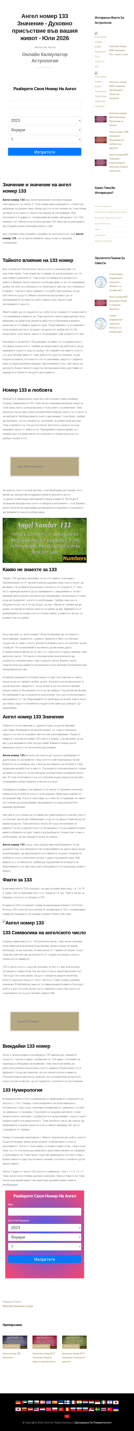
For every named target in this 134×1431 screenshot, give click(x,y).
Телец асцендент (103, 206)
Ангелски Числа (45, 47)
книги (97, 229)
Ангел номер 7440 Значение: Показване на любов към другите (118, 139)
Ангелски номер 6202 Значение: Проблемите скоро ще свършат (117, 90)
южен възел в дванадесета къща (111, 212)
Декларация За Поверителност (93, 1422)
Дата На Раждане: (18, 113)
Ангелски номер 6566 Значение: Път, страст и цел (118, 50)
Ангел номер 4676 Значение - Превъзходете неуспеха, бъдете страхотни (118, 162)
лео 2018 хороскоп (30, 466)
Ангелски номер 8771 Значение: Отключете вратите (73, 1357)
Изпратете (44, 152)
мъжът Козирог (28, 1021)
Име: (10, 97)
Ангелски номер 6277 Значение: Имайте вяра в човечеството (43, 1357)
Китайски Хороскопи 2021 (108, 217)
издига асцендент (103, 241)
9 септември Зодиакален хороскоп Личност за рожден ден (116, 282)
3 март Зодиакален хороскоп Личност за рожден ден (115, 323)
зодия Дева (100, 235)
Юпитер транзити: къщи (18, 1304)
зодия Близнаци (102, 223)
